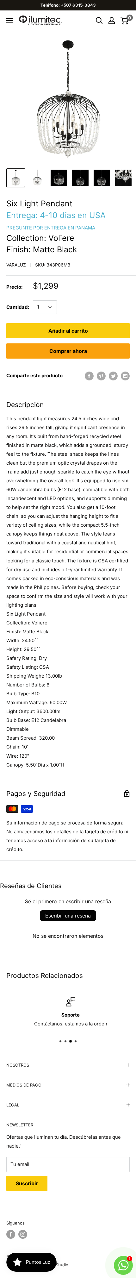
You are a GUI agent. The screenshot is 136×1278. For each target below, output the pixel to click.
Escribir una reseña (68, 915)
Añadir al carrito (68, 331)
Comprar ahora (68, 351)
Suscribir (27, 1183)
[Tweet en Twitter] (113, 375)
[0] (124, 20)
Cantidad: (17, 307)
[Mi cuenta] (111, 20)
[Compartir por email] (125, 375)
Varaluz (16, 264)
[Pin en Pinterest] (101, 375)
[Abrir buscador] (99, 20)
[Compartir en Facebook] (89, 375)
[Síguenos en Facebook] (10, 1234)
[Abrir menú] (9, 20)
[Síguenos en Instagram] (22, 1234)
